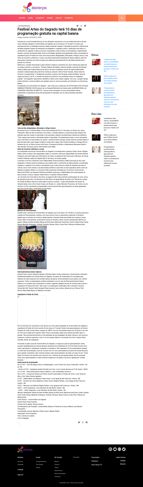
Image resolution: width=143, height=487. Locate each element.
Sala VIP (59, 18)
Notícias (22, 18)
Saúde (38, 467)
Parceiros (94, 461)
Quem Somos (120, 457)
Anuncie (122, 464)
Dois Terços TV (96, 465)
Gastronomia (58, 470)
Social (30, 18)
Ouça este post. (25, 25)
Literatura (57, 476)
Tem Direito (39, 464)
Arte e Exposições (59, 473)
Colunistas (69, 18)
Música (56, 461)
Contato (122, 461)
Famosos (20, 461)
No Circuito (40, 18)
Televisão (20, 464)
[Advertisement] (89, 7)
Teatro (56, 467)
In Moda (50, 18)
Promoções (95, 457)
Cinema (56, 464)
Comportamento (41, 461)
